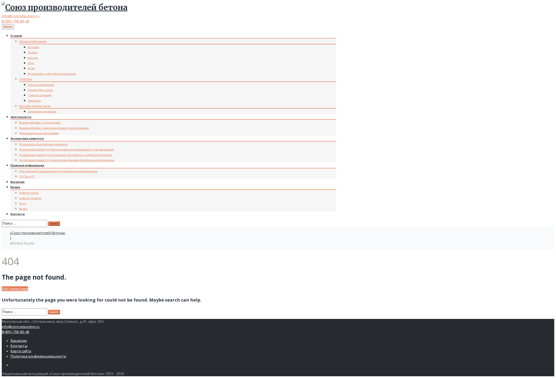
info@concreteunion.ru (20, 16)
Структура (25, 79)
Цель (31, 63)
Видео (23, 209)
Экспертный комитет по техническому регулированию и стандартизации (66, 149)
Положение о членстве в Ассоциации (52, 74)
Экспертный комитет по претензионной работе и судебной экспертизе (65, 155)
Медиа (15, 187)
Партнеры (34, 101)
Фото (22, 203)
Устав (31, 68)
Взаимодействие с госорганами (40, 122)
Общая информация (32, 41)
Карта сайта (20, 351)
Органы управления (41, 85)
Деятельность (20, 117)
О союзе (16, 36)
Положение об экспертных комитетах (43, 144)
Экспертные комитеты (27, 138)
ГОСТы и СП (26, 176)
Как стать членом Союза (34, 106)
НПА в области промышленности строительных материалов (58, 171)
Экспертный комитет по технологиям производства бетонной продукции (66, 160)
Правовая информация (27, 165)
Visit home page (15, 288)
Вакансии (17, 182)
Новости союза (29, 193)
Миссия (33, 58)
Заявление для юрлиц (42, 111)
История (33, 47)
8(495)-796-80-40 (15, 21)
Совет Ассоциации (40, 95)
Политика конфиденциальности (38, 356)
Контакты (17, 214)
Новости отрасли (30, 198)
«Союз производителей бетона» (37, 232)
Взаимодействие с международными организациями (54, 128)
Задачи (32, 52)
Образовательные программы (39, 133)
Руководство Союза (40, 90)
